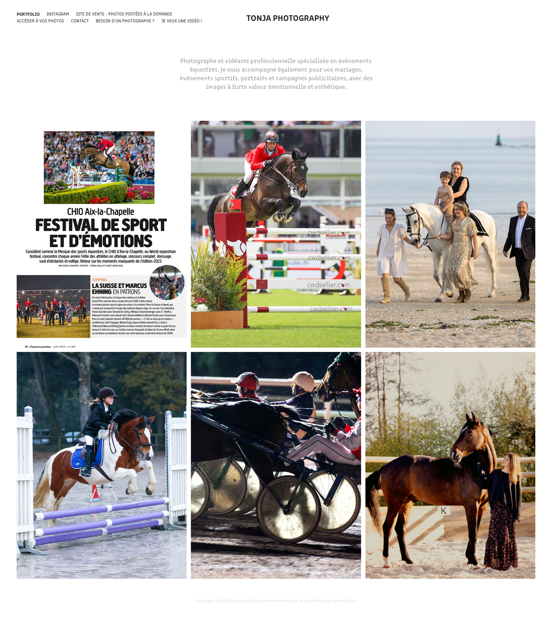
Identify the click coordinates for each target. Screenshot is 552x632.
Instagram (58, 14)
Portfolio (28, 14)
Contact (80, 21)
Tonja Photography (287, 17)
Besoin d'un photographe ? (125, 21)
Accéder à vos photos (40, 21)
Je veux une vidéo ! (181, 21)
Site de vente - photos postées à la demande (124, 14)
